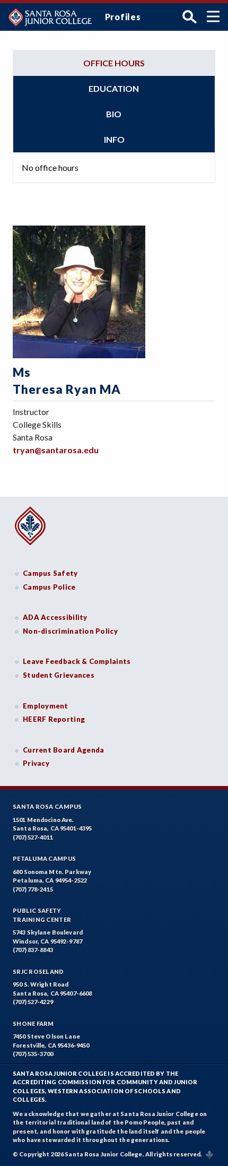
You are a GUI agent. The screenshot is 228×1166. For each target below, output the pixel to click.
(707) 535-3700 (33, 1053)
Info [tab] (114, 139)
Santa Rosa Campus (47, 806)
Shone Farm (33, 1023)
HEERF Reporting (54, 719)
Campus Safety (50, 573)
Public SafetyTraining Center (42, 915)
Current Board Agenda (63, 750)
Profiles (123, 17)
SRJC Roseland (38, 971)
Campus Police (49, 587)
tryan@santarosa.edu (56, 450)
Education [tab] (114, 88)
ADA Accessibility (55, 617)
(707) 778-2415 (33, 889)
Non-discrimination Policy (70, 631)
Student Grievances (58, 675)
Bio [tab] (113, 114)
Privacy (36, 763)
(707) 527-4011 (33, 837)
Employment (45, 706)
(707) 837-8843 (33, 949)
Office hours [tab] (114, 63)
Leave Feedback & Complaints (76, 661)
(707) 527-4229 (33, 1001)
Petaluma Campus (44, 858)
